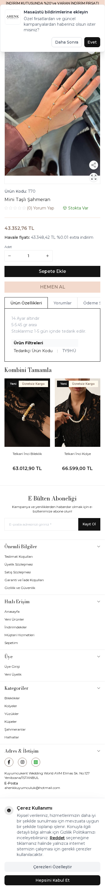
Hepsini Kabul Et (52, 880)
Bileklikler (12, 698)
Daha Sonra (66, 42)
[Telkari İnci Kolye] (78, 412)
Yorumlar (63, 303)
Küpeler (10, 721)
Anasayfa (12, 611)
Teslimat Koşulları (18, 556)
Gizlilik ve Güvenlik (19, 588)
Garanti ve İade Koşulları (24, 580)
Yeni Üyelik (13, 674)
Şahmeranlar (15, 729)
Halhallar (11, 737)
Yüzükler (11, 714)
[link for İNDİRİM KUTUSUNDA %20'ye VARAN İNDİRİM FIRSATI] (52, 3)
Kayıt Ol (89, 524)
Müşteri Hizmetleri (19, 635)
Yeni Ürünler (14, 619)
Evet (92, 42)
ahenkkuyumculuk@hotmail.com (32, 788)
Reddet (57, 837)
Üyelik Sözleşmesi (18, 564)
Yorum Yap (40, 208)
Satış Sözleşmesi (17, 572)
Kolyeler (10, 706)
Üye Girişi (12, 666)
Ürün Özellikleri (26, 303)
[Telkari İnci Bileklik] (27, 412)
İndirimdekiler (15, 627)
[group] (52, 112)
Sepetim (11, 643)
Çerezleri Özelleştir (52, 866)
